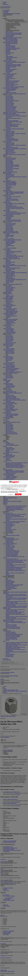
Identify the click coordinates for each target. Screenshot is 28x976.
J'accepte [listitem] (18, 494)
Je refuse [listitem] (10, 494)
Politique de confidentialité (12, 489)
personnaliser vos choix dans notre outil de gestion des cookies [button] (13, 491)
